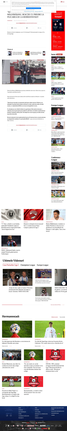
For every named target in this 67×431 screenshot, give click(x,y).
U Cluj (2, 221)
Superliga (26, 221)
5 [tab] (58, 32)
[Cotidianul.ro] (42, 425)
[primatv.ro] (6, 426)
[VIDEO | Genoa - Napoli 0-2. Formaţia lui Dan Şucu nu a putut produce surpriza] (58, 76)
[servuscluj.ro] (44, 428)
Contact (36, 415)
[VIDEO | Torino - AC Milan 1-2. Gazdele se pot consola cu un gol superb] (58, 60)
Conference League (55, 170)
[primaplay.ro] (21, 425)
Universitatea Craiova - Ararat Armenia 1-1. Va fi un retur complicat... (56, 150)
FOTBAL (20, 413)
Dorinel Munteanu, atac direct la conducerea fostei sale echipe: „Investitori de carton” (11, 365)
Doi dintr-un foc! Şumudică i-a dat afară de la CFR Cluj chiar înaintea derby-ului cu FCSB (18, 53)
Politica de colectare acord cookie (29, 11)
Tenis (36, 407)
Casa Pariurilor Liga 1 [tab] (11, 265)
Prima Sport (26, 422)
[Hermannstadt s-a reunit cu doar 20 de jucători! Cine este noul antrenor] (33, 381)
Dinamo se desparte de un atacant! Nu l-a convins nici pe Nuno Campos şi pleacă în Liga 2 (33, 225)
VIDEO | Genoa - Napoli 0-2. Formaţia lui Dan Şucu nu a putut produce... (57, 84)
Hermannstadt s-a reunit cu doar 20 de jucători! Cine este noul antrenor (33, 392)
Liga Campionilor (22, 411)
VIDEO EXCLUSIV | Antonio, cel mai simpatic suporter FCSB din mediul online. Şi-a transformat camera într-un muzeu (43, 281)
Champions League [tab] (27, 265)
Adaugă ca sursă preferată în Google (26, 23)
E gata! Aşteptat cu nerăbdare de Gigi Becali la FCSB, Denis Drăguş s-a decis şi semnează (35, 53)
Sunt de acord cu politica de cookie (33, 8)
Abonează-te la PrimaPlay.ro (41, 413)
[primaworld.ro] (34, 428)
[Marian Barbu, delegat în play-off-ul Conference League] (58, 180)
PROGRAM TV (21, 417)
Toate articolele (62, 317)
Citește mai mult (5, 346)
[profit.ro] (37, 425)
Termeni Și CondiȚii (39, 417)
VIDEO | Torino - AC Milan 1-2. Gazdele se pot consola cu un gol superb (57, 68)
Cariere (53, 415)
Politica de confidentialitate (39, 11)
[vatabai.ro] (49, 428)
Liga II (3, 361)
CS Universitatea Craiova (56, 116)
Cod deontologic (55, 413)
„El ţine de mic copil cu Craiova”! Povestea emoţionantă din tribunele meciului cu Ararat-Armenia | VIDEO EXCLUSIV (20, 289)
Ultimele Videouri (13, 260)
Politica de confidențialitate (57, 411)
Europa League (54, 130)
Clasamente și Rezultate (23, 415)
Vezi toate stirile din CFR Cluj (56, 304)
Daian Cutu (20, 20)
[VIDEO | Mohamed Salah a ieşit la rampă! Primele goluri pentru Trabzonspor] (11, 241)
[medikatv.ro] (52, 425)
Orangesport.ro (49, 221)
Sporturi (37, 409)
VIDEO (19, 407)
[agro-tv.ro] (39, 428)
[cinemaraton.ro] (56, 426)
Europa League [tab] (42, 265)
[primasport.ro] (29, 425)
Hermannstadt (9, 20)
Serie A (52, 65)
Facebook (7, 415)
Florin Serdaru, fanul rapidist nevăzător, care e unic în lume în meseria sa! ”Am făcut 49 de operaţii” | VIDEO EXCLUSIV (43, 299)
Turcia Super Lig (4, 248)
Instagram (11, 415)
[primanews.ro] (17, 425)
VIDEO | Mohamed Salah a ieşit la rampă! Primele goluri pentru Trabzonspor (10, 252)
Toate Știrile (37, 411)
